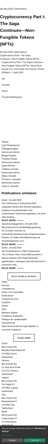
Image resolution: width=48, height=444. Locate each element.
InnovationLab (8, 323)
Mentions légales (10, 313)
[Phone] (42, 21)
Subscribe (24, 338)
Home (4, 282)
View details (7, 435)
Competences (8, 289)
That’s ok (35, 440)
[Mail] (42, 31)
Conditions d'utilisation (12, 316)
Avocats (5, 285)
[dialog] (24, 434)
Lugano (5, 377)
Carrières (6, 302)
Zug (3, 394)
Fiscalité (6, 85)
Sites (4, 309)
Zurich (5, 343)
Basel (4, 411)
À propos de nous (10, 299)
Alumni (5, 306)
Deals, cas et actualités (12, 292)
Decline (12, 440)
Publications (7, 295)
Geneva (5, 360)
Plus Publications (24, 276)
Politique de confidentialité (14, 319)
